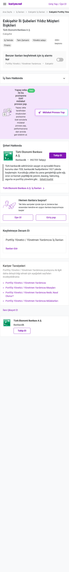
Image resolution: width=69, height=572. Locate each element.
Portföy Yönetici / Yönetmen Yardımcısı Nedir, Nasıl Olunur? (32, 294)
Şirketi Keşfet (46, 179)
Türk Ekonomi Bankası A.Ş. (16, 30)
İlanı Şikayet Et (10, 310)
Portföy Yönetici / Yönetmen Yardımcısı (26, 282)
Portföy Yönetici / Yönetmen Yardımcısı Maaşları (30, 287)
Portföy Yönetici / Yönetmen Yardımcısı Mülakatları (32, 301)
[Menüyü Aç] (5, 4)
